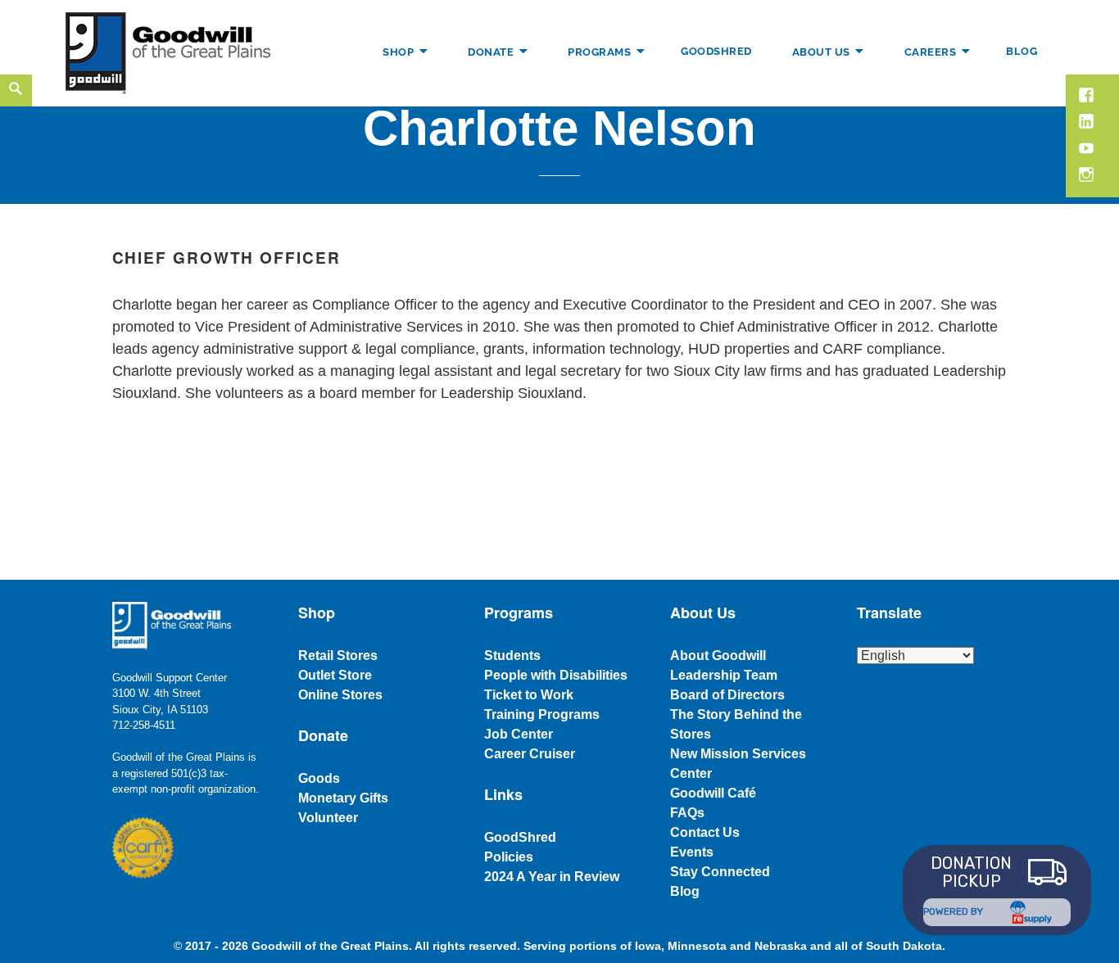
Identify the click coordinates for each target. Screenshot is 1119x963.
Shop (398, 51)
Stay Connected (720, 872)
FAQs (687, 813)
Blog (1021, 51)
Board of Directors (727, 695)
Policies (508, 857)
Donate (491, 51)
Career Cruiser (529, 754)
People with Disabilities (555, 675)
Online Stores (340, 695)
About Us (821, 51)
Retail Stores (338, 655)
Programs (599, 51)
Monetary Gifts (343, 798)
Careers (930, 51)
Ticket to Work (528, 695)
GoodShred (716, 51)
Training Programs (542, 714)
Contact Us (705, 832)
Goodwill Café (713, 793)
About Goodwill (718, 655)
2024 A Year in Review (551, 877)
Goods (319, 778)
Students (512, 655)
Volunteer (328, 818)
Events (692, 852)
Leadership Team (723, 675)
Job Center (518, 734)
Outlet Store (335, 675)
